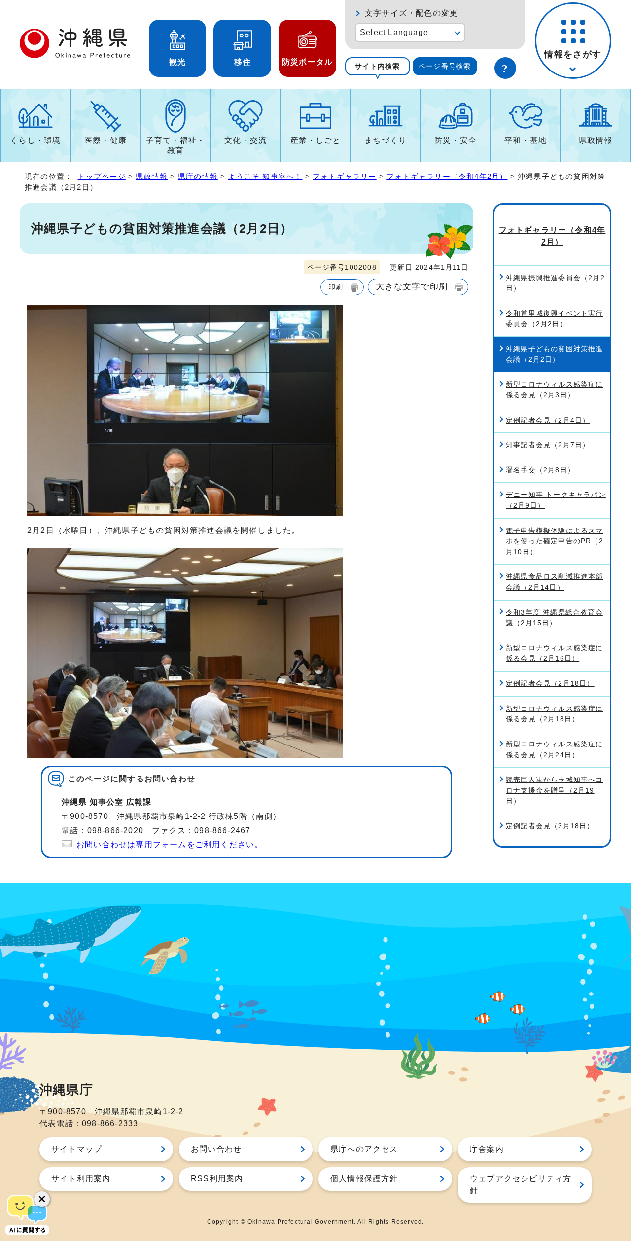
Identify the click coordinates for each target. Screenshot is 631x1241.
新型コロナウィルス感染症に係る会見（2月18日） (554, 714)
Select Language (394, 32)
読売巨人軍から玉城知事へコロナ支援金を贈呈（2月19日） (554, 790)
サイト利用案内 (80, 1178)
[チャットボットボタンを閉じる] (42, 1199)
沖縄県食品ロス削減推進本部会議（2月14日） (554, 581)
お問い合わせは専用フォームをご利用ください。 (169, 844)
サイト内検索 (377, 66)
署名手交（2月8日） (540, 470)
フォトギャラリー (345, 176)
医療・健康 (105, 140)
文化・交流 (245, 140)
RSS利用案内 (217, 1178)
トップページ (102, 176)
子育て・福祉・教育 (175, 145)
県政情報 (596, 140)
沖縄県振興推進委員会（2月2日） (555, 283)
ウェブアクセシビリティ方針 (520, 1184)
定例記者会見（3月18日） (550, 826)
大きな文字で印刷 (412, 286)
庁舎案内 (487, 1149)
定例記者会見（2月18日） (550, 683)
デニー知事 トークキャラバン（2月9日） (556, 500)
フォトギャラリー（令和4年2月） (446, 176)
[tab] (377, 66)
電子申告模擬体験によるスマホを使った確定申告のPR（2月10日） (554, 541)
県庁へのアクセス (364, 1149)
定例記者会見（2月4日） (548, 420)
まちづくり (385, 140)
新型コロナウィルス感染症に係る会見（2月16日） (554, 653)
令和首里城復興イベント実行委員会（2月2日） (554, 318)
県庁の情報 (198, 176)
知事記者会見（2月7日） (548, 445)
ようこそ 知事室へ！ (265, 176)
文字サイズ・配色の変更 (411, 13)
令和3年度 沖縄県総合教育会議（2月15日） (554, 617)
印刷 (335, 287)
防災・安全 (455, 140)
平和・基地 (525, 140)
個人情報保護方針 (364, 1178)
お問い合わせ (216, 1149)
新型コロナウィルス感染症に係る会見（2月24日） (554, 749)
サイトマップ (76, 1149)
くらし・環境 (35, 140)
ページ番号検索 (445, 66)
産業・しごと (315, 140)
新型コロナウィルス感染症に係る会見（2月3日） (554, 389)
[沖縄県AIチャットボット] (27, 1214)
